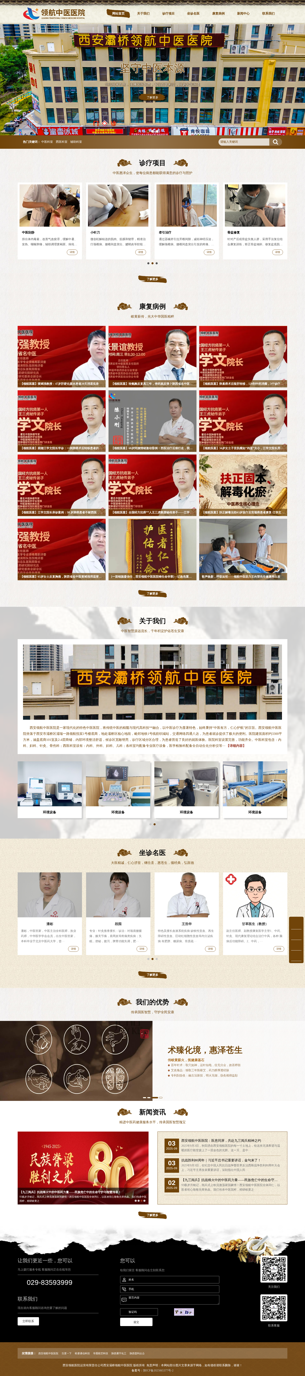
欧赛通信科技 (82, 1353)
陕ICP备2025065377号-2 (158, 1370)
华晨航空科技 (100, 1353)
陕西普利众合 (137, 1353)
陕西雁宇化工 (118, 1353)
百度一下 (67, 1353)
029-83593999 (49, 1282)
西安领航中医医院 (48, 1353)
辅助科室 (76, 141)
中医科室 (47, 141)
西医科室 (61, 141)
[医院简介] (152, 682)
